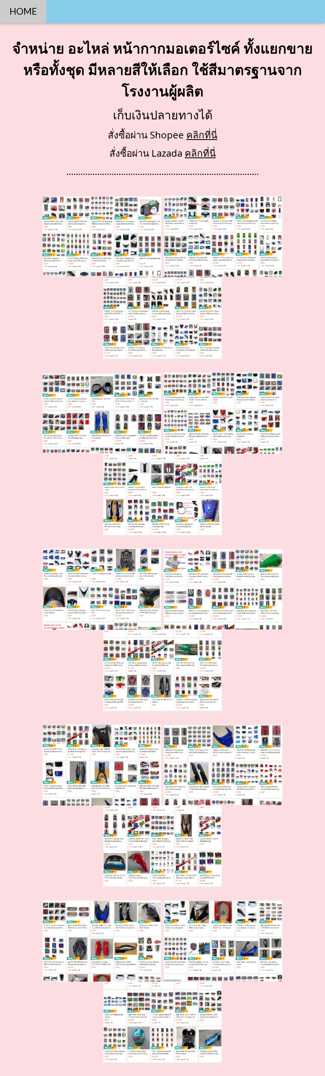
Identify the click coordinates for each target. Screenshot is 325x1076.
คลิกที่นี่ (201, 134)
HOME (23, 11)
